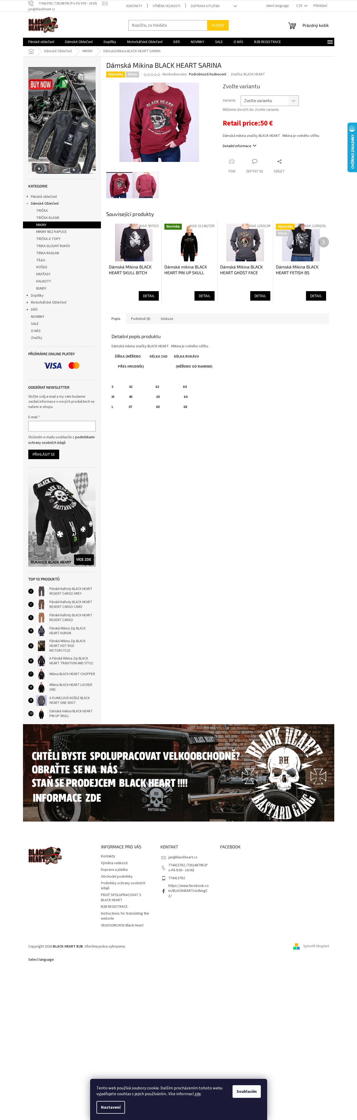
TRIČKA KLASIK (47, 217)
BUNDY (41, 288)
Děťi (34, 309)
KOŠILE (41, 267)
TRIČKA (42, 210)
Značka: (248, 74)
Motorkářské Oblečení (48, 302)
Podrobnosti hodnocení (207, 74)
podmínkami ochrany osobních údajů (61, 440)
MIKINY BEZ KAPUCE (51, 231)
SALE (35, 323)
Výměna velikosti (166, 6)
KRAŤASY (43, 274)
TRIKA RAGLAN (47, 253)
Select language (277, 5)
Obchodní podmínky (117, 876)
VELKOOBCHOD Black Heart (122, 925)
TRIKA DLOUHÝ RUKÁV (53, 246)
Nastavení (110, 1107)
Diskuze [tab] (167, 318)
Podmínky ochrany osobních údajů (123, 886)
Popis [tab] (116, 318)
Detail (149, 296)
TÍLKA (40, 260)
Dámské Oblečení (45, 203)
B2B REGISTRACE (114, 906)
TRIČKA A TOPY (48, 239)
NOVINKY (37, 316)
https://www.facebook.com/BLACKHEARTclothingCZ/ (188, 891)
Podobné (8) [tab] (140, 318)
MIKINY (41, 225)
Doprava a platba (205, 6)
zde (197, 1094)
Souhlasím (247, 1091)
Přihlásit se (44, 454)
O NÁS (36, 331)
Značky (36, 337)
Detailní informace (237, 146)
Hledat (217, 25)
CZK (299, 5)
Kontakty (134, 6)
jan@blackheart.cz (182, 857)
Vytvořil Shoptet (316, 946)
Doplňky (37, 295)
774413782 (176, 878)
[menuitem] (41, 42)
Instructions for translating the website (125, 916)
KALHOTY (43, 281)
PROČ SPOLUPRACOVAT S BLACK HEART (121, 897)
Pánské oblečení (44, 196)
